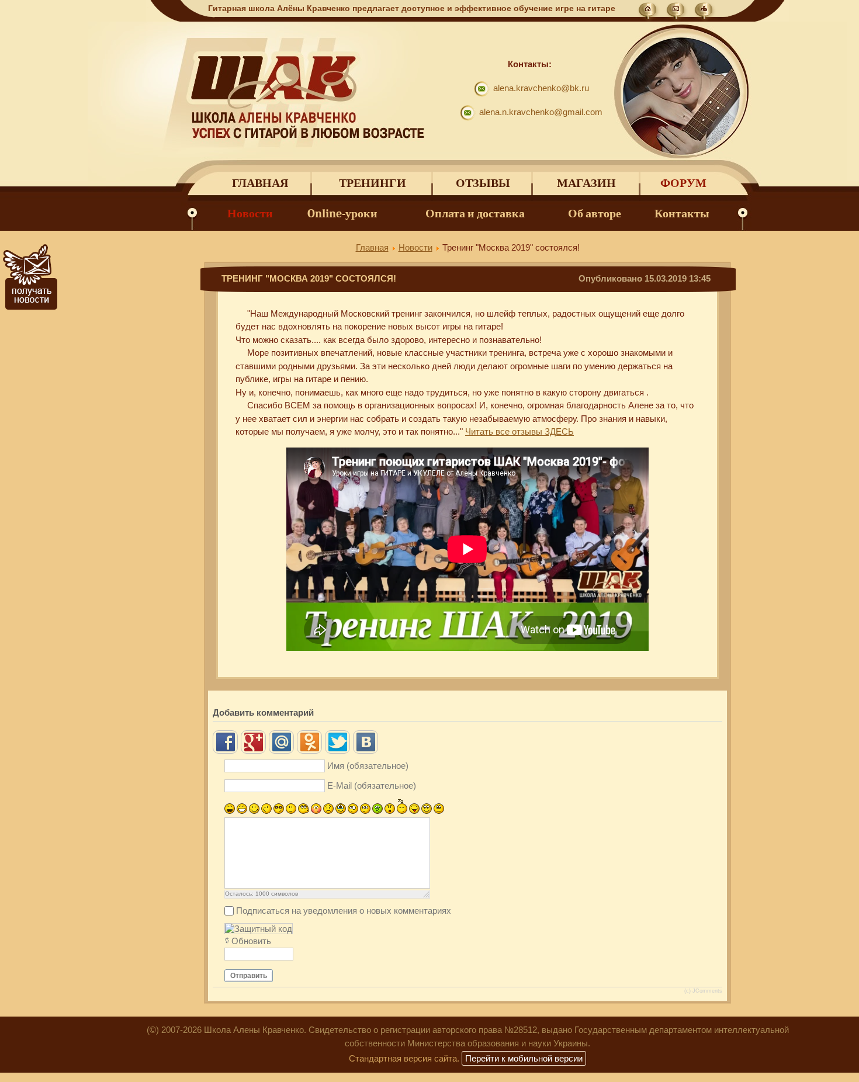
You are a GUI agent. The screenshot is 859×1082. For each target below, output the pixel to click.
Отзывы (483, 183)
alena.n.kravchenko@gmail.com (540, 112)
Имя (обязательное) (367, 766)
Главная (260, 183)
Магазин (586, 183)
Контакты (681, 213)
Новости (250, 213)
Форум (683, 183)
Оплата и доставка (475, 213)
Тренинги (372, 183)
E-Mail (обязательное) (371, 785)
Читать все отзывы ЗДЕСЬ (519, 431)
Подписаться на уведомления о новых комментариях (343, 910)
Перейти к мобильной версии (524, 1058)
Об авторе (594, 213)
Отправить (248, 976)
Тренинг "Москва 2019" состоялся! (308, 278)
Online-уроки (342, 213)
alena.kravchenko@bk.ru (541, 88)
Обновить (251, 941)
